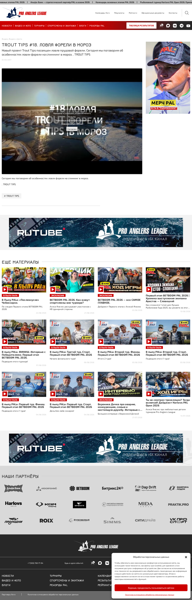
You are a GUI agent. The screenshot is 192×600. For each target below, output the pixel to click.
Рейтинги (133, 13)
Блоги (82, 25)
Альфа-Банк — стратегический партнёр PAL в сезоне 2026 (43, 2)
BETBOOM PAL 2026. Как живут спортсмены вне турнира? (70, 301)
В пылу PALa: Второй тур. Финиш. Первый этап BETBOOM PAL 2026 (119, 353)
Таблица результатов (141, 25)
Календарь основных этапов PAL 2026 (98, 2)
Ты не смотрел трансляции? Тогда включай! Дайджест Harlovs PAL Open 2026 (168, 402)
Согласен (72, 129)
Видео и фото (23, 25)
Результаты (119, 13)
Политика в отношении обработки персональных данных (149, 594)
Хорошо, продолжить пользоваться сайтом (151, 587)
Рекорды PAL (96, 25)
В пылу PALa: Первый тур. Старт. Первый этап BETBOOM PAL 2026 (71, 405)
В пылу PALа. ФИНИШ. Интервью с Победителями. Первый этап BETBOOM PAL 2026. (24, 354)
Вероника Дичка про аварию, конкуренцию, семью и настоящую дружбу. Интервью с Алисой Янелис (119, 408)
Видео (5, 38)
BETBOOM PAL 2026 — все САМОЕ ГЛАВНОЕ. (119, 301)
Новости (7, 25)
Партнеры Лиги (8, 594)
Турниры (39, 25)
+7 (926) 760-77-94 (35, 563)
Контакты (173, 13)
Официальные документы (153, 13)
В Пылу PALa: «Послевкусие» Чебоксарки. (20, 301)
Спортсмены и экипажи (62, 25)
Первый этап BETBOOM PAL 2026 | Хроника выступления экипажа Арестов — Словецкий (167, 298)
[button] (186, 556)
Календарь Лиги (102, 13)
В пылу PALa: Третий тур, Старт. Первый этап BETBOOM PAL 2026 (71, 353)
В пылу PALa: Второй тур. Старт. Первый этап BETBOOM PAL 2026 (167, 353)
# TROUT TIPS (11, 195)
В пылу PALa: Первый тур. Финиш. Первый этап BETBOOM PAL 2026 (23, 405)
